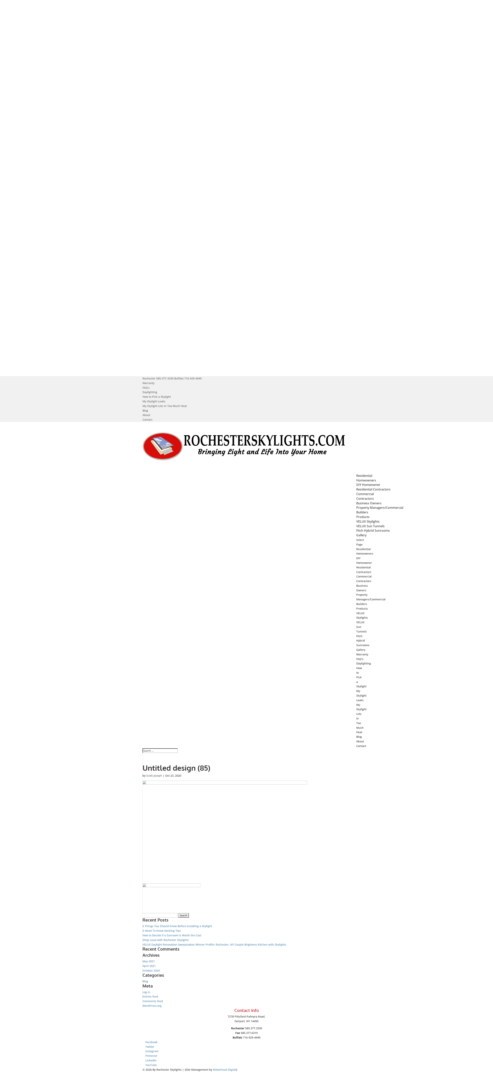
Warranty (148, 383)
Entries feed (150, 996)
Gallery (360, 650)
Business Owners (368, 503)
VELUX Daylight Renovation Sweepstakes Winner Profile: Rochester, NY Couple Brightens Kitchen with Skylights (214, 944)
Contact (147, 419)
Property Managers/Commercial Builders (371, 599)
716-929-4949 (193, 378)
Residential (363, 549)
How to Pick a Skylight (157, 397)
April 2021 (149, 966)
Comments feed (153, 1001)
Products (362, 608)
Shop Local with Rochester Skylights (166, 940)
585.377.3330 (253, 1028)
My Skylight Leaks (154, 401)
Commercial (364, 576)
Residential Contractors (373, 489)
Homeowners (366, 480)
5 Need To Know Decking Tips (162, 930)
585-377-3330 (165, 378)
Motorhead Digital (224, 1069)
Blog (145, 410)
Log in (146, 992)
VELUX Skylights (368, 521)
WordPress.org (152, 1006)
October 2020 (151, 970)
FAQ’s (146, 387)
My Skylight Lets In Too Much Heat (165, 406)
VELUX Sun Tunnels (370, 526)
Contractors (365, 498)
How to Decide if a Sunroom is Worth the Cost (172, 935)
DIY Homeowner (368, 485)
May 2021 (149, 961)
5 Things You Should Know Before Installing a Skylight (177, 926)
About (146, 415)
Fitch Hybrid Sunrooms (373, 530)
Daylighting (150, 392)
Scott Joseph (154, 775)
